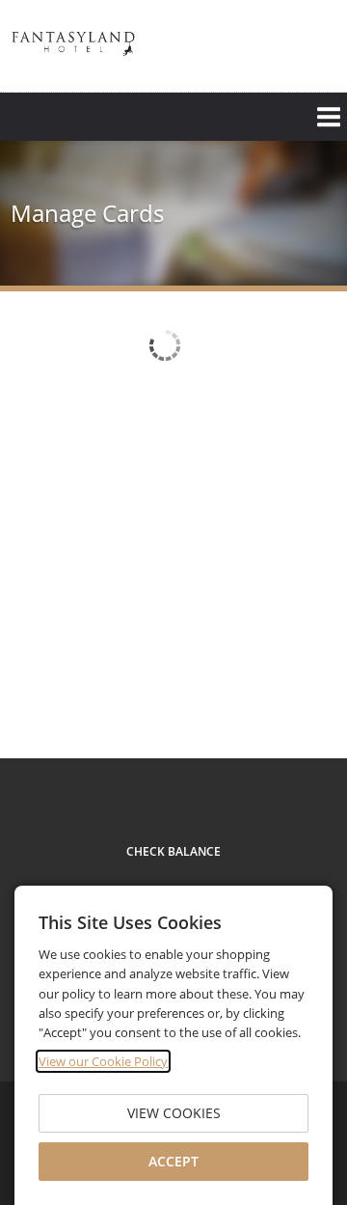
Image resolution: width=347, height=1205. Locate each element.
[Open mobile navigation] (173, 117)
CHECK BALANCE (173, 851)
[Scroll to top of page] (310, 707)
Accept (173, 1161)
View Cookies (174, 1113)
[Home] (73, 44)
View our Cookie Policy (103, 1061)
